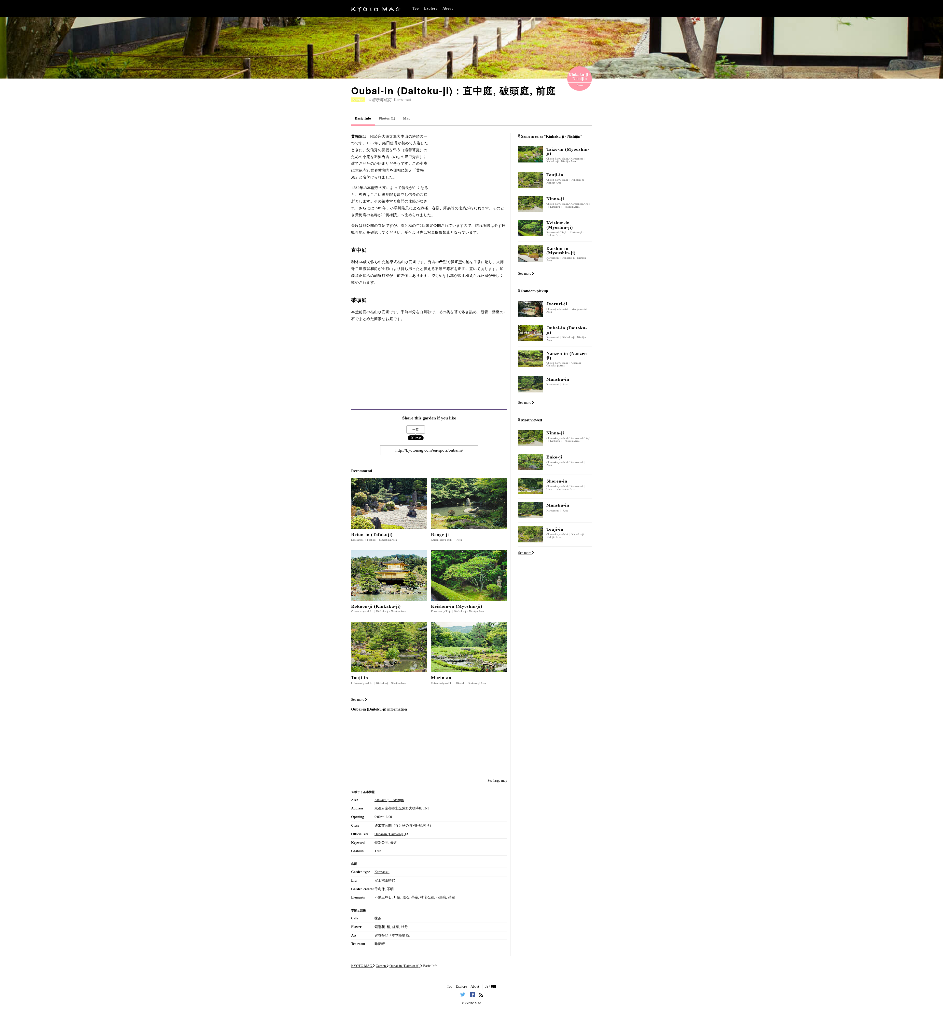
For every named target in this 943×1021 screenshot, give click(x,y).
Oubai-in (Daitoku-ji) (389, 834)
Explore (430, 8)
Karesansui (402, 100)
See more (358, 699)
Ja (486, 986)
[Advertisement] (470, 163)
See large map (497, 780)
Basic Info (363, 118)
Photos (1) (387, 118)
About (448, 8)
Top (416, 8)
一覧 (415, 429)
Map (406, 118)
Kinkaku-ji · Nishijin (389, 800)
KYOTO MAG (473, 1003)
